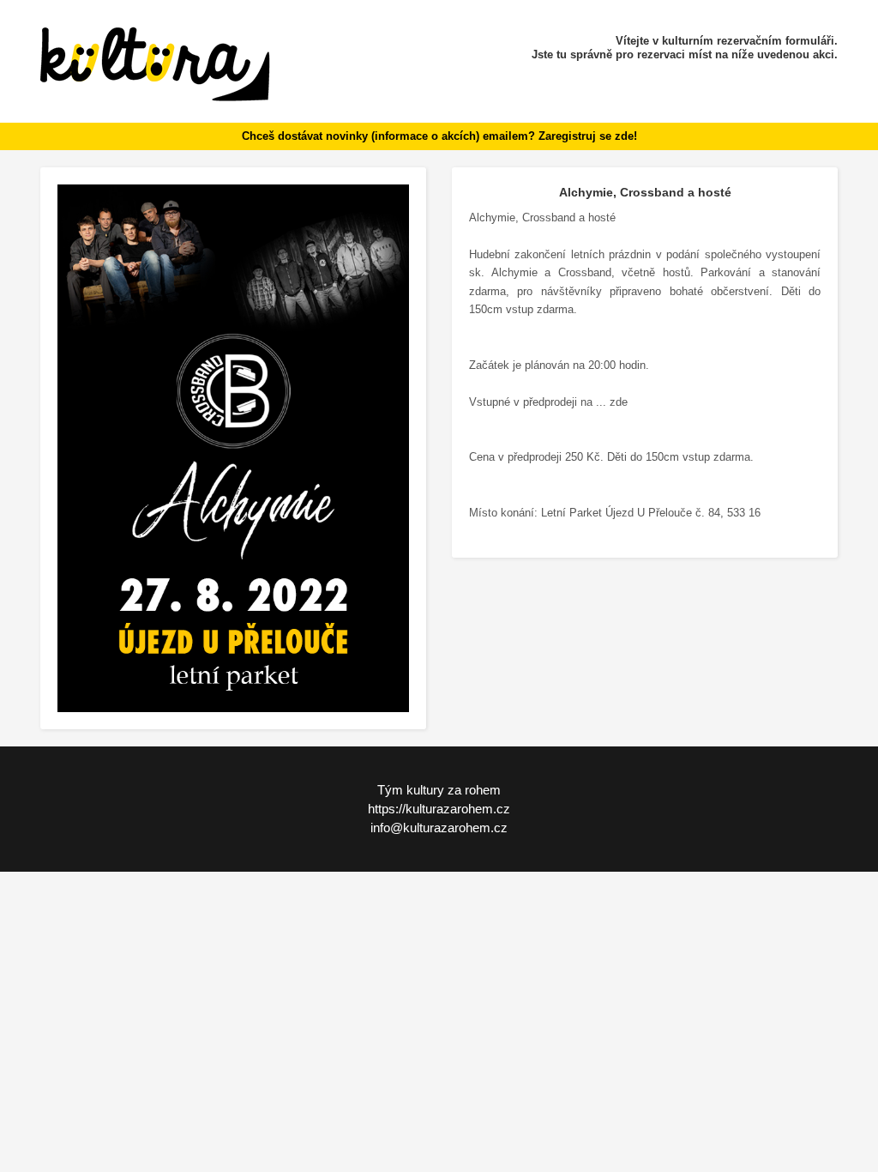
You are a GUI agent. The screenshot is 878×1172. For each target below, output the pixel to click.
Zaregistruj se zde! (587, 136)
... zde (612, 402)
